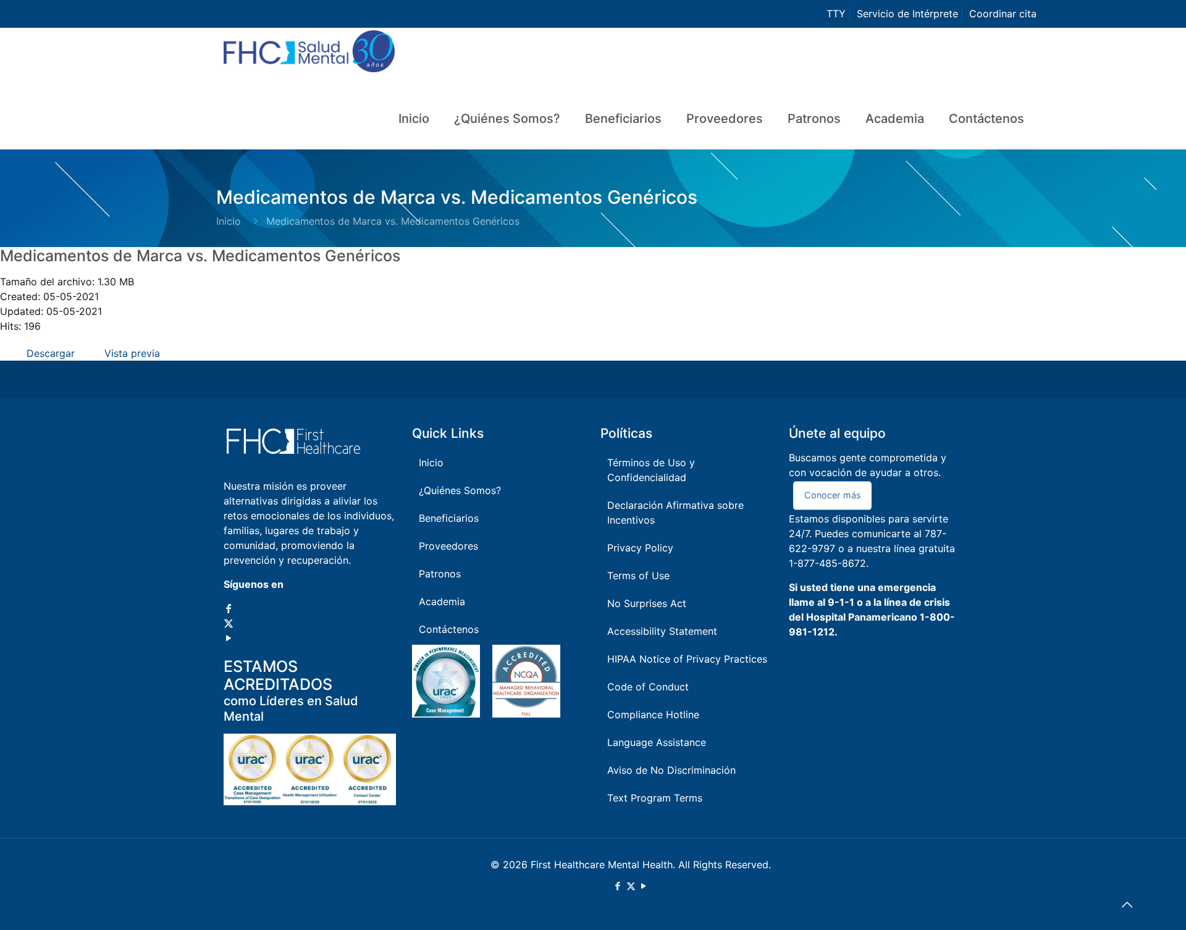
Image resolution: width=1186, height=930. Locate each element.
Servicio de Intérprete (907, 13)
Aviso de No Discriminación (671, 770)
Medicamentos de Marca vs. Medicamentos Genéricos (200, 255)
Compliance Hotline (653, 714)
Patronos (440, 574)
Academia (442, 601)
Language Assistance (656, 742)
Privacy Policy (640, 548)
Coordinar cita (1003, 13)
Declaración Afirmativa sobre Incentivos (675, 512)
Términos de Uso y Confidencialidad (651, 470)
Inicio (228, 221)
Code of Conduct (648, 687)
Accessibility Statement (662, 631)
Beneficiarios (449, 518)
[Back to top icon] (1127, 905)
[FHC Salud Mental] (309, 58)
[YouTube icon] (228, 638)
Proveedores (448, 546)
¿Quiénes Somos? (460, 490)
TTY (836, 13)
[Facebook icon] (228, 608)
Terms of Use (638, 575)
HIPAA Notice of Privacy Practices (687, 659)
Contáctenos (449, 629)
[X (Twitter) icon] (228, 623)
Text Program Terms (654, 798)
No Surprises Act (646, 603)
